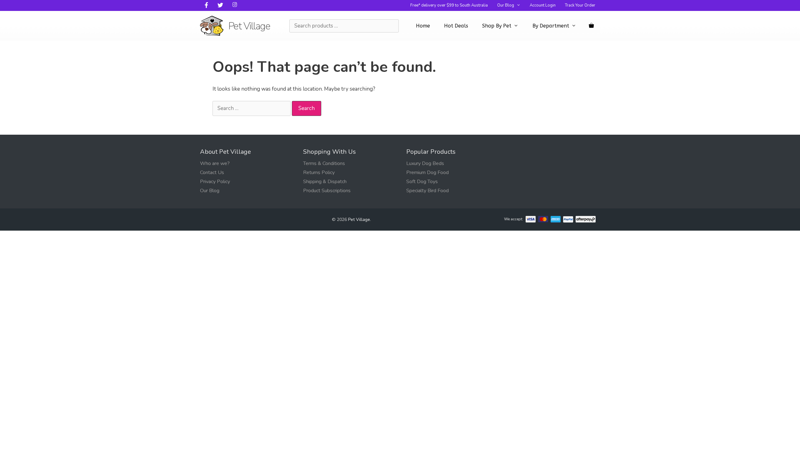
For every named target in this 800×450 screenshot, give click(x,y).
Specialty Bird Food (427, 190)
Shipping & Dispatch (325, 181)
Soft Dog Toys (422, 181)
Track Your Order (580, 5)
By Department (550, 26)
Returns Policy (319, 172)
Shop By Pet (496, 26)
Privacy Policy (215, 181)
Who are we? (215, 163)
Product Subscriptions (327, 190)
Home (423, 26)
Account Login (543, 5)
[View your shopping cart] (591, 25)
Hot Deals (456, 26)
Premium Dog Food (427, 172)
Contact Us (212, 172)
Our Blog (505, 5)
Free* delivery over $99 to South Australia (449, 5)
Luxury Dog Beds (425, 163)
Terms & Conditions (324, 163)
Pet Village (249, 26)
